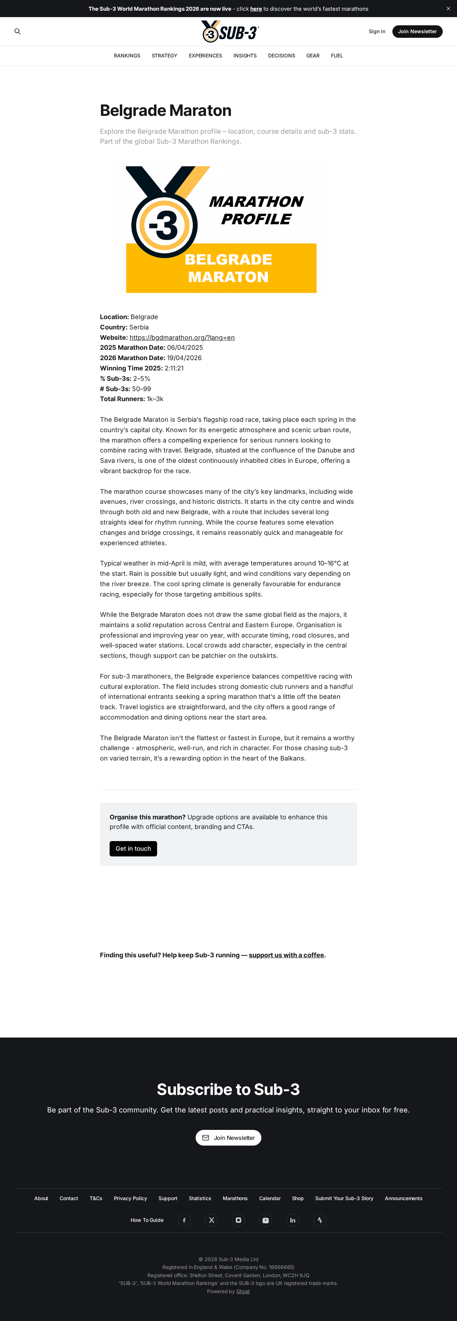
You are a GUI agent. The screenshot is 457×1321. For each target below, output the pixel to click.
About (41, 1198)
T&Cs (96, 1198)
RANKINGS (127, 55)
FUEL (337, 55)
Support (168, 1198)
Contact (69, 1198)
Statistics (200, 1198)
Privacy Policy (130, 1198)
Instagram (238, 1220)
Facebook (184, 1220)
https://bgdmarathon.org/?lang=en (182, 337)
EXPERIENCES (205, 55)
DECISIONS (281, 55)
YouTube (265, 1220)
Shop (298, 1198)
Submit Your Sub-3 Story (344, 1198)
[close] (448, 8)
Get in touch (133, 848)
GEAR (313, 55)
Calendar (269, 1198)
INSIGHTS (245, 55)
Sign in (377, 31)
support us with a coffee (286, 955)
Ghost (243, 1291)
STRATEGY (164, 55)
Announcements (404, 1198)
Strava (319, 1220)
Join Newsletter (417, 31)
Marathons (235, 1198)
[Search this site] (17, 31)
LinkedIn (292, 1220)
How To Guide (147, 1220)
